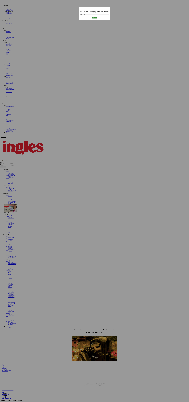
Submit (94, 17)
